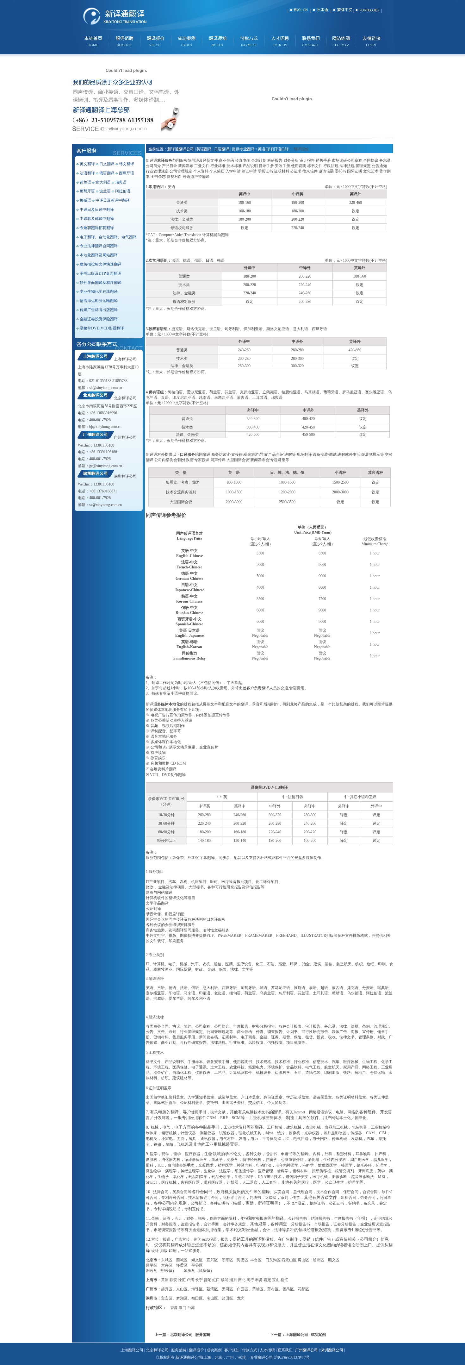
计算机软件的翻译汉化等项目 (170, 898)
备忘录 (330, 1026)
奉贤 (259, 1280)
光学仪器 (311, 1133)
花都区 (303, 1289)
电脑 (340, 1112)
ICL (161, 1165)
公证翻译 (153, 908)
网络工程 (369, 1067)
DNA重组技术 (270, 1176)
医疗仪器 (192, 1154)
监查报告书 (190, 1224)
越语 (324, 988)
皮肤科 (151, 1159)
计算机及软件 (240, 1072)
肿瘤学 (271, 1159)
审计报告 (312, 1026)
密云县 (151, 1270)
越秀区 (166, 1289)
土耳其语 (320, 993)
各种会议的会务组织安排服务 (170, 925)
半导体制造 (271, 1138)
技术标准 (282, 1062)
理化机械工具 (250, 1133)
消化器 (313, 1159)
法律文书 (347, 1037)
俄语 (195, 988)
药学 (165, 1154)
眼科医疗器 (213, 1182)
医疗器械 (350, 1062)
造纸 (370, 964)
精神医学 (225, 1165)
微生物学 (153, 1171)
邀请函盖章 (322, 1097)
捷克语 (352, 988)
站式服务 (192, 1251)
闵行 (250, 1280)
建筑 (317, 964)
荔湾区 (212, 1289)
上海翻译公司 (125, 359)
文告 (161, 1032)
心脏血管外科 (292, 1159)
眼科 (149, 1165)
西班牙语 (126, 173)
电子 (172, 964)
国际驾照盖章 (164, 1102)
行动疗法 (263, 1165)
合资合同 (370, 1192)
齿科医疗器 (190, 1182)
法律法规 (218, 1042)
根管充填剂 (344, 1171)
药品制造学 (198, 1176)
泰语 (313, 988)
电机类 (151, 1138)
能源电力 (256, 1067)
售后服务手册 (183, 1037)
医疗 (305, 1182)
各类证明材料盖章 (351, 1097)
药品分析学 (221, 1176)
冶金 (306, 964)
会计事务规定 (234, 1224)
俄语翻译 (107, 173)
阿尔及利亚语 (199, 998)
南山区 (212, 1298)
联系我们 (285, 1350)
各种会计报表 (290, 1026)
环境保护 (274, 1067)
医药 (214, 882)
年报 (244, 1218)
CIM (382, 1133)
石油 (271, 964)
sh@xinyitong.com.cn (105, 387)
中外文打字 (155, 935)
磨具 (192, 1138)
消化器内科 (170, 1159)
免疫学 (232, 1159)
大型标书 (196, 887)
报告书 (271, 1154)
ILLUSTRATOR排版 (317, 935)
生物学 (163, 1176)
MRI (381, 1176)
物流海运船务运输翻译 (99, 300)
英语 (149, 988)
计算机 (158, 964)
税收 (332, 1037)
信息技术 (320, 1062)
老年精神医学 (287, 1165)
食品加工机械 (336, 1127)
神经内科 (244, 1165)
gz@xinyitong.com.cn (105, 466)
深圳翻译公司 (125, 476)
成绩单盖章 (227, 1097)
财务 (190, 1218)
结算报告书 (320, 1218)
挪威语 (85, 200)
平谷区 (197, 1265)
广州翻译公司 (125, 437)
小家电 (167, 1138)
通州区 (318, 1260)
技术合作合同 (327, 1192)
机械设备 (263, 1072)
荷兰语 (85, 182)
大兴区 (166, 1265)
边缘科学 (282, 1072)
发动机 (357, 1138)
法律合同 (160, 1192)
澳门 (182, 1308)
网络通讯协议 (320, 1112)
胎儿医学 (380, 1159)
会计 (178, 1218)
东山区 (182, 1289)
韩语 (263, 988)
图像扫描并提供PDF (197, 935)
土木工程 (218, 1067)
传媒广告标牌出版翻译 (99, 310)
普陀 (207, 1280)
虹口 (216, 1280)
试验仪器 (226, 1133)
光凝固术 (206, 1165)
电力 (254, 1138)
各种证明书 (219, 1203)
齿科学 (282, 1171)
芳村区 (273, 1289)
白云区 (242, 1289)
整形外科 (343, 1154)
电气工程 (312, 1067)
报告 (224, 1239)
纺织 (359, 964)
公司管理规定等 (220, 1032)
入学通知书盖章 (201, 1097)
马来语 (189, 993)
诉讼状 (270, 1197)
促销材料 (161, 1037)
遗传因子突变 (297, 1176)
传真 (260, 1032)
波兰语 (105, 191)
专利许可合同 (172, 1197)
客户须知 (231, 1350)
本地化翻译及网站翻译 (99, 255)
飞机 (181, 1144)
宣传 (155, 1239)
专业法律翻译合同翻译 (99, 246)
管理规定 (381, 1026)
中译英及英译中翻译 (113, 200)
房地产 (360, 1072)
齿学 (177, 1154)
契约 (187, 1026)
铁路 (347, 1072)
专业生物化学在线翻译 (99, 291)
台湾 (191, 1308)
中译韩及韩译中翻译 (97, 218)
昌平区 (151, 1265)
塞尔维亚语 (155, 993)
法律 (234, 969)
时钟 (269, 1133)
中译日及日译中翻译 (97, 209)
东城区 (166, 1260)
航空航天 (343, 964)
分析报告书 (300, 1224)
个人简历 (274, 1102)
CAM (370, 1133)
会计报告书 (297, 1218)
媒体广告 (339, 1032)
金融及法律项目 (171, 887)
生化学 (209, 1171)
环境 (166, 1118)
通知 (172, 1032)
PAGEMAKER (229, 935)
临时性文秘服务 (216, 930)
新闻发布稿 (208, 1037)
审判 (284, 1197)
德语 (172, 988)
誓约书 (354, 1203)
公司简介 (221, 1026)
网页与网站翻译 (159, 892)
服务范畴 (202, 1334)
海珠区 (197, 1289)
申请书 (286, 1154)
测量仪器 (207, 1133)
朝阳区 (227, 1260)
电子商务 (248, 1037)
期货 (286, 1037)
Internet (299, 1112)
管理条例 (366, 1037)
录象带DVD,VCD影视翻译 (102, 328)
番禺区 (288, 1289)
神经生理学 (190, 1171)
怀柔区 (182, 1265)
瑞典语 (121, 182)
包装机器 (359, 1127)
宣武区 (212, 1260)
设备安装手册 (218, 1062)
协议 (176, 1026)
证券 (275, 1037)
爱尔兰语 (176, 998)
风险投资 (256, 1042)
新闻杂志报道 (205, 1239)
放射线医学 (327, 1165)
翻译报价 (196, 1350)
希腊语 (337, 993)
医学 (154, 1154)
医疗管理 (265, 1171)
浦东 (233, 1280)
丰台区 (256, 1260)
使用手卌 (198, 1112)
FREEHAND (286, 935)
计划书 (292, 1032)
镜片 (281, 1133)
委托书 (212, 1102)
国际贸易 (183, 969)
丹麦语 (368, 988)
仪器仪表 (202, 1072)
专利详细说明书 (167, 1209)
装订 (161, 941)
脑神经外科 (251, 1159)
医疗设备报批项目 (236, 882)
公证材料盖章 (191, 1102)
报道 (166, 1239)
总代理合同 (302, 1192)
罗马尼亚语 (280, 988)
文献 (257, 1154)
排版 (172, 935)
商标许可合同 (234, 1197)
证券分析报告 (344, 1224)
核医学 (346, 1165)
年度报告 (240, 1026)
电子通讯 (199, 1067)
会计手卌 (211, 1224)
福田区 (197, 1298)
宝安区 (166, 1298)
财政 (149, 887)
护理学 (353, 1182)
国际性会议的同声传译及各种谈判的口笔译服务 (186, 919)
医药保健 (180, 1067)
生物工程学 (244, 1176)
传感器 (356, 1133)
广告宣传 (182, 1239)
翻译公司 (194, 1357)
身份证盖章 (273, 1097)
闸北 (241, 1280)
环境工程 (161, 1067)
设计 (155, 1251)
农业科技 (237, 1067)
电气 (166, 1127)
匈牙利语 (286, 993)
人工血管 (269, 1182)
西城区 (182, 1260)
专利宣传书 (193, 1209)
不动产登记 (296, 1203)
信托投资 (274, 1042)
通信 (217, 964)
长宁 (199, 1280)
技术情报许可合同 (203, 1197)
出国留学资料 (233, 1102)
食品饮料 (293, 1067)
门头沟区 (273, 1260)
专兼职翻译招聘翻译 (97, 228)
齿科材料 (300, 1171)
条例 (366, 1026)
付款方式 (249, 1350)
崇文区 (197, 1260)
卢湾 (190, 1280)
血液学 (217, 1159)
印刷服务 (176, 941)
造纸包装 (312, 1072)
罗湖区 (182, 1298)
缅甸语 (235, 993)
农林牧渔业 (162, 969)
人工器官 (249, 1182)
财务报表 (259, 1218)
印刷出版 (331, 1072)
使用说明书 (242, 1062)
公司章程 (202, 1026)
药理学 (381, 1165)
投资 (320, 1037)
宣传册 (368, 1032)
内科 (316, 1154)
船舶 (169, 1144)
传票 (296, 1197)
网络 (351, 1112)
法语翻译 (87, 173)
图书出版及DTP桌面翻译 (100, 273)
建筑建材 (180, 1078)
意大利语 (103, 182)
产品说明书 (174, 1062)
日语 (161, 988)
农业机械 (313, 1127)
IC (287, 1138)
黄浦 (165, 1280)
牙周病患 (365, 1171)
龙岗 (241, 1298)
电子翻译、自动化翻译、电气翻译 (108, 237)
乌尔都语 (354, 993)
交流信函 (256, 1102)
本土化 (345, 1118)
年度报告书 (343, 1218)
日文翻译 (107, 164)
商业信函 (244, 1032)
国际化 (360, 1118)
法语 (184, 988)
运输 (328, 964)
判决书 (255, 1197)
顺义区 (333, 1260)
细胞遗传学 (244, 1171)
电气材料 (227, 1138)
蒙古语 (337, 988)
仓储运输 (377, 1072)
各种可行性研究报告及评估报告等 (236, 887)
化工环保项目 (267, 882)
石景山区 (289, 1260)
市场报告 (321, 1224)
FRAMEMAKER (258, 935)
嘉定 (267, 1280)
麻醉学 (308, 1165)
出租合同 (348, 1197)
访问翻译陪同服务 (184, 930)
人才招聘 (267, 1350)
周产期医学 (359, 1159)
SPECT (151, 1182)
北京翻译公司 (125, 398)
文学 (245, 969)
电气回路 (300, 1138)
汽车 (172, 882)
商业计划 (168, 1042)
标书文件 (153, 1062)
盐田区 (227, 1298)
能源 (282, 964)
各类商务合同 (157, 1026)
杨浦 (224, 1280)
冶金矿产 (161, 1072)
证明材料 (229, 1037)
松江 (284, 1280)
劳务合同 (367, 1197)
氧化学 (178, 1176)
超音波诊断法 (362, 1176)
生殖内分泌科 (334, 1159)
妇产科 (380, 1154)
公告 (149, 1032)
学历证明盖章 (297, 1097)
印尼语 (204, 993)
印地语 (174, 993)
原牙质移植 (321, 1171)
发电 (242, 1138)
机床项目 (198, 882)
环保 (293, 964)
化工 (259, 964)
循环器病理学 (195, 1159)
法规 (354, 1026)
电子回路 (320, 1138)
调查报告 (274, 1032)
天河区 (227, 1289)
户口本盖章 (250, 1097)
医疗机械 (320, 1176)
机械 (183, 964)
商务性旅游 (155, 930)
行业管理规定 (191, 1032)
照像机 (294, 1133)
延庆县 (189, 1270)
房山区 (303, 1260)
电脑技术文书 (257, 1112)
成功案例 (318, 1334)
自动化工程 (181, 1072)
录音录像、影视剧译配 (165, 914)
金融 (211, 969)
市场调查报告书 (167, 1230)
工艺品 (220, 1072)
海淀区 (242, 1260)
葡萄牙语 (87, 191)
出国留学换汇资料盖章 (165, 1097)
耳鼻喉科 (363, 1154)
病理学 (171, 1171)
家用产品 (350, 1067)
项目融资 (293, 1042)
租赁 (309, 1037)
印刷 (382, 964)
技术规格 (263, 1062)
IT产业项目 (155, 882)
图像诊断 (339, 1176)
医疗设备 (244, 964)
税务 (202, 1218)
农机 (183, 882)
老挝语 (220, 993)
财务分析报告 (263, 1026)
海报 (354, 1032)
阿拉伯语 (122, 191)
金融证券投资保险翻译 (99, 319)
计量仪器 (188, 1133)
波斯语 (299, 988)
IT (147, 964)
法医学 (225, 1171)
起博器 (232, 1182)
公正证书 (336, 1203)
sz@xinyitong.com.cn (105, 505)
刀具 (180, 1138)
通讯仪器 (207, 1138)
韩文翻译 (126, 164)
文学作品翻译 (157, 903)
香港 (174, 1308)
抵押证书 (317, 1203)
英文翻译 (87, 164)
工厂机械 (274, 1127)
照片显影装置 (335, 1133)
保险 (222, 969)
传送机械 (339, 1138)
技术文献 (218, 1112)
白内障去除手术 (181, 1165)
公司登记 (198, 1203)
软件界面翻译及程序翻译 (100, 282)
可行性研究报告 (314, 1032)
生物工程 (369, 1062)
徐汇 (182, 1280)
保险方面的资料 (223, 1218)
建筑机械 (293, 1127)
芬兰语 (303, 993)
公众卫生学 (334, 1182)
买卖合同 (180, 1192)
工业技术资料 (235, 1127)
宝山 (276, 1280)
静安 (173, 1280)
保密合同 (350, 1192)
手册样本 (195, 1062)
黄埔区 (258, 1289)
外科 (328, 1154)
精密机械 (169, 1133)
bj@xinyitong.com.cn (105, 426)
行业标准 (237, 1042)
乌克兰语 (267, 993)
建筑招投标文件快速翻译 (100, 264)
